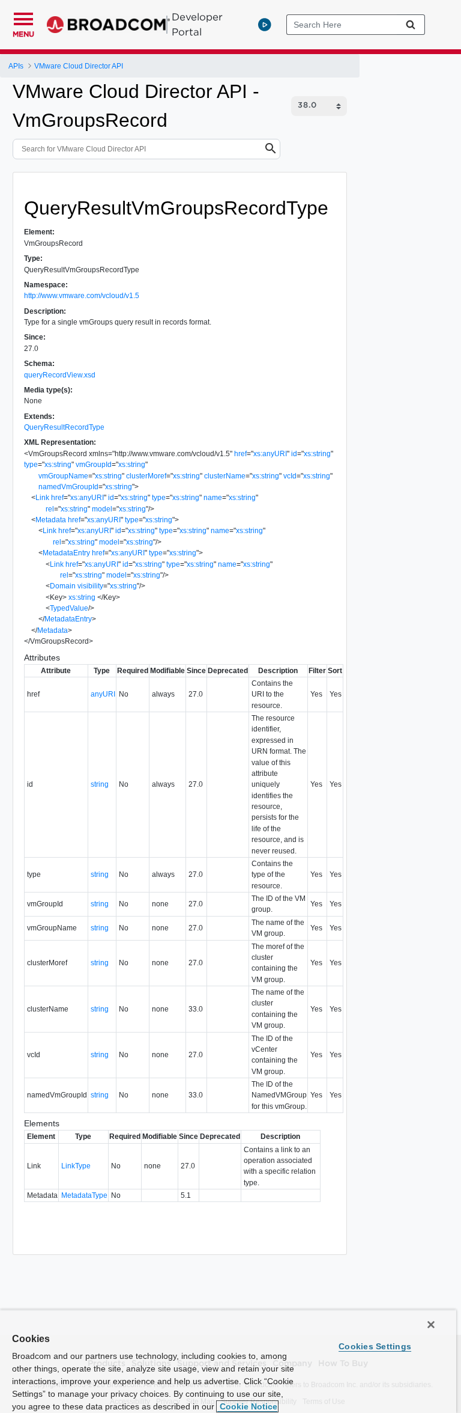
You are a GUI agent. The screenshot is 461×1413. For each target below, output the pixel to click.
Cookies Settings (375, 1346)
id (294, 454)
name (212, 497)
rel (50, 509)
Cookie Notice (247, 1406)
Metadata (50, 520)
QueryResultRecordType (64, 427)
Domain (63, 586)
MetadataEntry (66, 553)
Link (42, 497)
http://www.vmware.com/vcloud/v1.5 (81, 295)
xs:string (317, 454)
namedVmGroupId (68, 487)
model (102, 509)
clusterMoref (146, 476)
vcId (290, 476)
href (240, 454)
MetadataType (84, 1195)
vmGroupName (63, 476)
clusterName (225, 476)
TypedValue (69, 608)
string (100, 784)
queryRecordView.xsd (59, 375)
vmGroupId (94, 464)
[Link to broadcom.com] (108, 25)
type (31, 464)
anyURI (103, 694)
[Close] (431, 1324)
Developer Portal (197, 24)
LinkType (76, 1166)
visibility (90, 586)
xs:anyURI (270, 454)
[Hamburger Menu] (23, 17)
